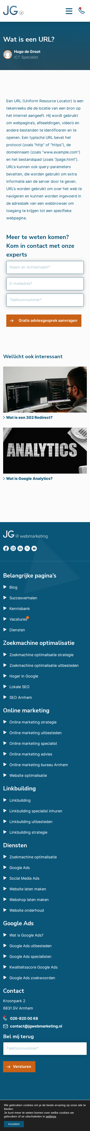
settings (51, 1116)
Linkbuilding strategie (28, 832)
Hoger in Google (23, 676)
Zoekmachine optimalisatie (33, 857)
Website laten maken (27, 889)
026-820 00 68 (24, 1018)
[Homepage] (13, 11)
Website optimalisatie (28, 775)
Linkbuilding (20, 800)
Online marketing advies (30, 754)
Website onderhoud (26, 910)
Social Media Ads (24, 878)
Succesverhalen (23, 598)
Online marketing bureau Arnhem (38, 765)
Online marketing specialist (33, 743)
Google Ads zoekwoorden (32, 978)
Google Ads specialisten (30, 956)
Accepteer (14, 1124)
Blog (13, 587)
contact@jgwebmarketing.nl (36, 1026)
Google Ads (19, 867)
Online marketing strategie (33, 722)
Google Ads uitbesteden (30, 946)
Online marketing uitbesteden (35, 733)
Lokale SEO (19, 687)
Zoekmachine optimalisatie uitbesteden (44, 665)
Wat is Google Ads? (26, 935)
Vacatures (18, 619)
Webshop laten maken (29, 899)
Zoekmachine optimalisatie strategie (41, 655)
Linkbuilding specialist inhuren (35, 811)
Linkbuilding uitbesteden (31, 821)
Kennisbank (19, 608)
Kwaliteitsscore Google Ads (33, 967)
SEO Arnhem (20, 697)
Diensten (17, 630)
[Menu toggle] (69, 11)
